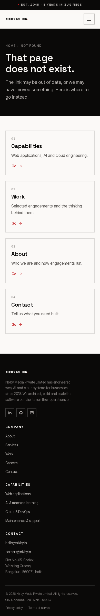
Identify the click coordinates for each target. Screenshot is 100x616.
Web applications (18, 494)
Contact (11, 472)
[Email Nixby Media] (31, 412)
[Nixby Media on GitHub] (20, 412)
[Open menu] (89, 19)
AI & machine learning (21, 503)
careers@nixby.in (18, 552)
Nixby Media (16, 19)
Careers (11, 463)
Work (9, 454)
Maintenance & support (23, 521)
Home (10, 46)
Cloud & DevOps (17, 512)
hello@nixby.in (16, 543)
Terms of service (39, 608)
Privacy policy (14, 608)
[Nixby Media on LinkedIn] (9, 412)
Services (11, 445)
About (10, 436)
